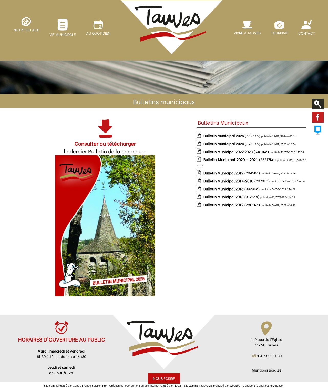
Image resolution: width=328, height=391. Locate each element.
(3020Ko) (232, 188)
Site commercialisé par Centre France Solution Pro (75, 385)
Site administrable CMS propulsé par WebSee (212, 385)
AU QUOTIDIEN (98, 33)
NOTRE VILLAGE (26, 29)
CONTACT (306, 33)
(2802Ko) (232, 204)
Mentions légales (266, 370)
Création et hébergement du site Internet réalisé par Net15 (145, 385)
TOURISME (279, 32)
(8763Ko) (232, 143)
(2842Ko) (232, 172)
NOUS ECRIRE (164, 378)
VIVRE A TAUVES (247, 32)
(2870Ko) (237, 180)
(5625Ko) (232, 135)
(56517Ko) (240, 159)
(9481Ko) (236, 151)
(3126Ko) (231, 196)
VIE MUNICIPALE (62, 34)
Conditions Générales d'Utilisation (263, 385)
